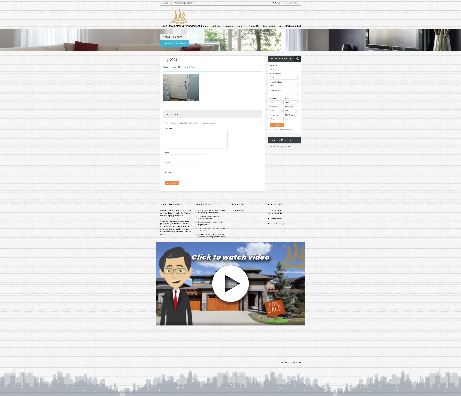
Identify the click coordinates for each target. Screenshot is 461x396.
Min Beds (273, 99)
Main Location (275, 74)
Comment (168, 128)
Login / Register (293, 3)
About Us (254, 25)
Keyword (273, 65)
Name (167, 153)
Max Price (289, 107)
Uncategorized (239, 210)
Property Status (276, 82)
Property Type (275, 90)
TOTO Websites (295, 362)
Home (204, 25)
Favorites (278, 3)
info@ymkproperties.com (184, 3)
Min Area (275, 115)
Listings (216, 25)
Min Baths (289, 99)
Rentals (228, 25)
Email (167, 163)
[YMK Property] (174, 17)
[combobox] (284, 78)
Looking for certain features (282, 130)
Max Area (291, 115)
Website (168, 173)
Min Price (273, 107)
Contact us (269, 25)
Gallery (241, 25)
